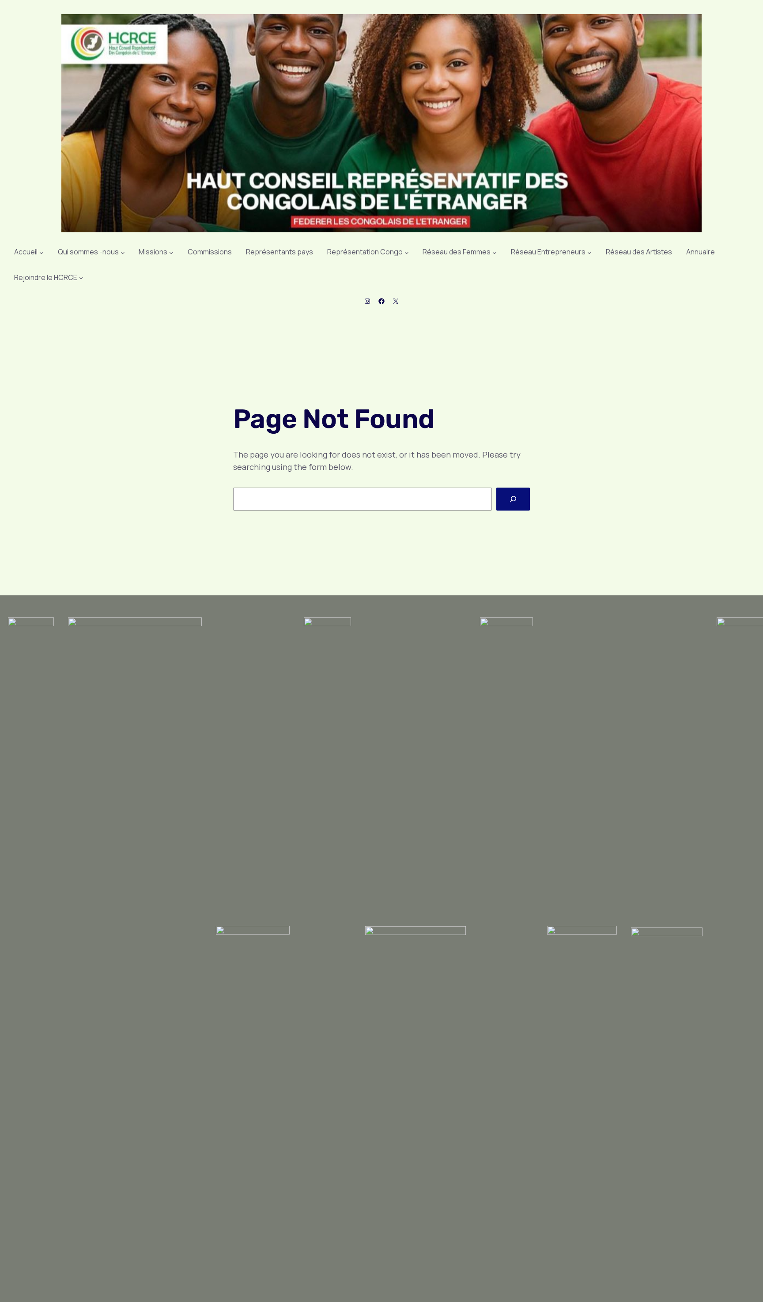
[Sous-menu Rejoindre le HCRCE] (81, 278)
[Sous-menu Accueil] (41, 252)
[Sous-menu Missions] (171, 252)
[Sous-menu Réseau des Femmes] (494, 252)
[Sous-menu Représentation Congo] (406, 252)
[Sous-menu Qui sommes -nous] (123, 252)
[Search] (513, 499)
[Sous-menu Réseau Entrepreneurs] (589, 252)
